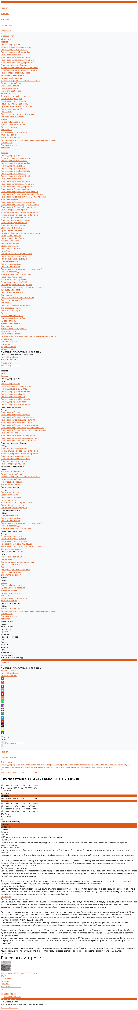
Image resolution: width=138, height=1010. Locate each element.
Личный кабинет (9, 675)
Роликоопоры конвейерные (14, 65)
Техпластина (6, 129)
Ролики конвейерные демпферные (17, 60)
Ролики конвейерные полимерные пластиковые (23, 196)
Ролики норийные (9, 199)
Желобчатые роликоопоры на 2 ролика (19, 70)
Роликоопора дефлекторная (14, 222)
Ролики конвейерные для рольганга (18, 62)
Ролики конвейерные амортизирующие (19, 191)
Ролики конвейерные (11, 54)
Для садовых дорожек (11, 308)
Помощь (5, 981)
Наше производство (10, 333)
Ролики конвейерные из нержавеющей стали (22, 194)
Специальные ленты (10, 261)
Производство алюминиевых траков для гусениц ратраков (28, 140)
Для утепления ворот (11, 310)
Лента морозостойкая (11, 264)
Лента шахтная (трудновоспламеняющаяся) (21, 269)
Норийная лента (8, 93)
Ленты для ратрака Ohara (13, 168)
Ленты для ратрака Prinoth (13, 173)
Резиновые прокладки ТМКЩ (14, 103)
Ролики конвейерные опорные (15, 57)
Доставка (5, 983)
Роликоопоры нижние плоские (15, 72)
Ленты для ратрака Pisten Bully (15, 171)
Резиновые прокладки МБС (13, 101)
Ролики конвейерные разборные (16, 189)
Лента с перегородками (12, 271)
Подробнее (6, 896)
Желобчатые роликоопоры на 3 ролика (19, 67)
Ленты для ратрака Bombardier (15, 52)
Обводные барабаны (11, 83)
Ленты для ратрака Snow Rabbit (16, 176)
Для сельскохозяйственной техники (17, 114)
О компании (6, 978)
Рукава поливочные (10, 323)
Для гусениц (6, 302)
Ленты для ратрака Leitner (13, 165)
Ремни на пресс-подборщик (14, 258)
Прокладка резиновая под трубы (16, 106)
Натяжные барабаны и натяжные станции (20, 80)
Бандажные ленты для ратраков (16, 47)
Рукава (4, 119)
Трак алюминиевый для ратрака (16, 96)
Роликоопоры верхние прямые (15, 220)
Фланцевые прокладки (11, 289)
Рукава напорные (9, 127)
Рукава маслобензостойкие (14, 124)
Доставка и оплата (9, 341)
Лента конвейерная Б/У (12, 109)
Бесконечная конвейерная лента (16, 253)
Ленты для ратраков (10, 44)
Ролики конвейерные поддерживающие (20, 204)
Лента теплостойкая (10, 266)
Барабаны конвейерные (12, 75)
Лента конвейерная (10, 85)
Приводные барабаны (11, 78)
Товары (4, 153)
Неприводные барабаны (12, 238)
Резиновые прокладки (11, 98)
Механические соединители (14, 132)
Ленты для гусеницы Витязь (14, 49)
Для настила (6, 111)
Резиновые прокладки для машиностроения (22, 287)
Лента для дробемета (11, 91)
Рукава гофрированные (12, 122)
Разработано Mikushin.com (9, 1008)
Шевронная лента (9, 88)
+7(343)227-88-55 (8, 670)
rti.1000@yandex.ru (9, 673)
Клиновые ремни (9, 134)
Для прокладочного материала (15, 305)
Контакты (5, 344)
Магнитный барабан (10, 240)
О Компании (7, 339)
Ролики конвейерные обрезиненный (18, 207)
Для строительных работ (12, 116)
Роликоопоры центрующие (14, 225)
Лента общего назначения (13, 256)
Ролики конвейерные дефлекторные (18, 202)
